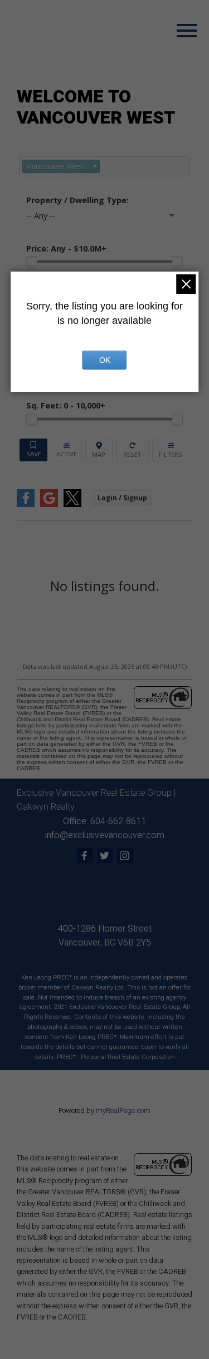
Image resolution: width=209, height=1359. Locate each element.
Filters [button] (170, 450)
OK (104, 360)
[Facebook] (85, 855)
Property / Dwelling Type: (77, 200)
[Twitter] (105, 855)
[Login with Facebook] (26, 504)
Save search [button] (33, 450)
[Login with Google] (49, 504)
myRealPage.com (123, 1111)
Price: (66, 248)
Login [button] (122, 497)
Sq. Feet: (65, 405)
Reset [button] (132, 450)
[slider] (31, 261)
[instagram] (125, 855)
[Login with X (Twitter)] (72, 504)
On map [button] (99, 450)
